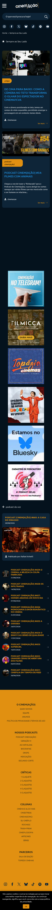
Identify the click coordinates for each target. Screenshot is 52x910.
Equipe (26, 712)
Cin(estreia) (26, 812)
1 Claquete (26, 776)
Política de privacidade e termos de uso (26, 720)
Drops (26, 752)
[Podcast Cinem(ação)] (26, 404)
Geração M (26, 740)
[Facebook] (11, 26)
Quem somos (26, 708)
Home (4, 33)
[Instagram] (4, 26)
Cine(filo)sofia (26, 832)
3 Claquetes (26, 784)
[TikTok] (33, 26)
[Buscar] (46, 17)
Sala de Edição (26, 856)
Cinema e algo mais (26, 808)
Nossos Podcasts (26, 732)
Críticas (26, 772)
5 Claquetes (26, 792)
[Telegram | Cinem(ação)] (26, 288)
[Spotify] (40, 26)
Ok (26, 906)
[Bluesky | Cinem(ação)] (26, 443)
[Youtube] (47, 26)
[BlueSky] (26, 26)
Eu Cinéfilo (26, 820)
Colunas (26, 804)
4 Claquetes (26, 788)
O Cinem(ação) (26, 704)
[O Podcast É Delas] (26, 482)
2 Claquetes (26, 780)
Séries (26, 840)
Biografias (26, 748)
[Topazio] (26, 365)
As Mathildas (26, 744)
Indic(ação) (26, 756)
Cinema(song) (26, 816)
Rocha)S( (26, 824)
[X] (19, 26)
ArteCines (26, 836)
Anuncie (26, 716)
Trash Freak (26, 828)
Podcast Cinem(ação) (26, 737)
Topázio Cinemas (26, 860)
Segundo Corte (26, 760)
